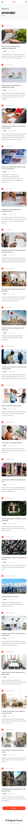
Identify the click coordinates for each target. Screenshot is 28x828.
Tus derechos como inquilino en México (12, 442)
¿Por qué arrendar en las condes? (10, 596)
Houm (4, 51)
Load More (13, 808)
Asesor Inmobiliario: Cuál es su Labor (11, 405)
